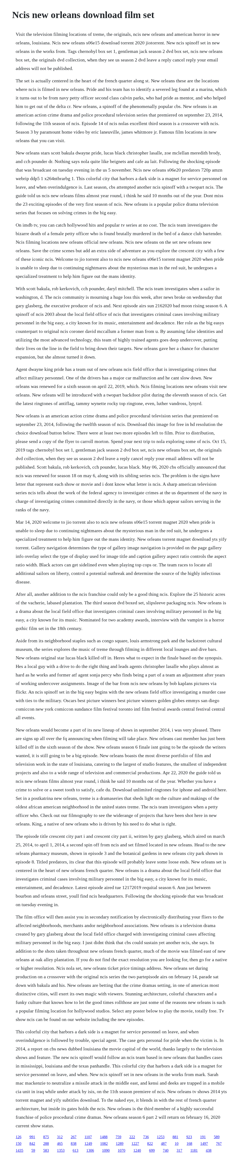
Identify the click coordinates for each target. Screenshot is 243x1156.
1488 (103, 1137)
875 (46, 1137)
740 (165, 1150)
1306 (90, 1150)
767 (219, 1144)
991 (32, 1137)
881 (175, 1137)
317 (179, 1150)
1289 (119, 1144)
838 (73, 1144)
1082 (104, 1144)
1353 (61, 1150)
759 (118, 1137)
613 (75, 1150)
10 (176, 1144)
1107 (88, 1137)
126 (18, 1137)
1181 (194, 1150)
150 (18, 1144)
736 (146, 1137)
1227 (135, 1144)
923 (189, 1137)
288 (46, 1144)
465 (60, 1144)
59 (33, 1150)
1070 (121, 1150)
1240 (137, 1150)
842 (32, 1144)
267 (73, 1137)
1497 (204, 1144)
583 (46, 1150)
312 (60, 1137)
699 (152, 1150)
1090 (106, 1150)
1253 (160, 1137)
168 (189, 1144)
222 (132, 1137)
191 (203, 1137)
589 (217, 1137)
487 (164, 1144)
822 (150, 1144)
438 (208, 1150)
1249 (88, 1144)
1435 (19, 1150)
